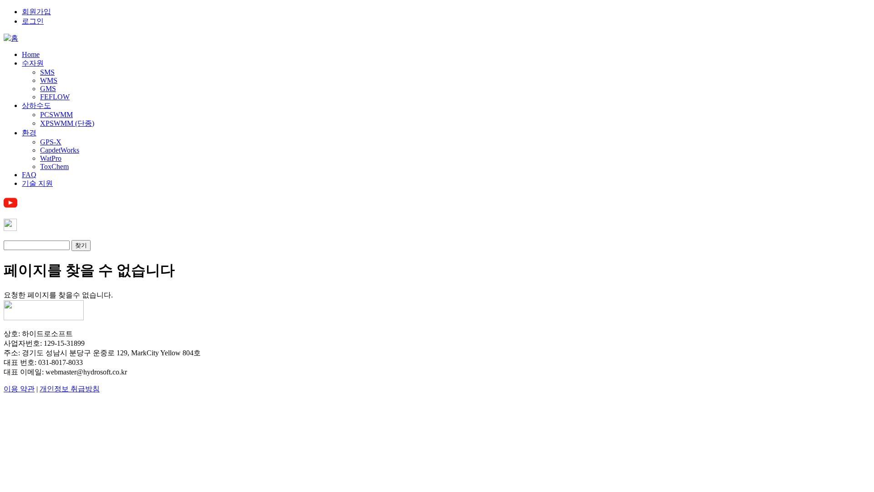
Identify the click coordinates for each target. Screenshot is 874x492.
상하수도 (36, 105)
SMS (47, 72)
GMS (48, 88)
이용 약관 (19, 389)
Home (31, 54)
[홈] (11, 38)
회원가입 (36, 11)
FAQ (29, 175)
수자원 (33, 63)
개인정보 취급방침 (70, 389)
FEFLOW (55, 97)
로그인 (33, 21)
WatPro (50, 158)
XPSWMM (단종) (67, 123)
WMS (48, 80)
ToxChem (54, 166)
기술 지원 (37, 183)
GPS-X (50, 142)
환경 (29, 133)
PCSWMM (56, 114)
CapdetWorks (59, 150)
